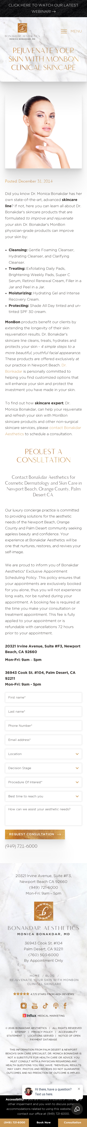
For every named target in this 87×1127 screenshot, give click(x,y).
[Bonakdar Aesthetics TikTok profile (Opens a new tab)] (45, 1005)
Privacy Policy (42, 1032)
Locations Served (41, 1036)
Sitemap (20, 1032)
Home (35, 975)
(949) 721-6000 (14, 1122)
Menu (76, 31)
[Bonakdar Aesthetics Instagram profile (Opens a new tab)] (24, 1005)
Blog (50, 975)
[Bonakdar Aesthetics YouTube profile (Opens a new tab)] (35, 1005)
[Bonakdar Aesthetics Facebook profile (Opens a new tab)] (65, 1005)
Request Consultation (31, 834)
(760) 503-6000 (43, 955)
